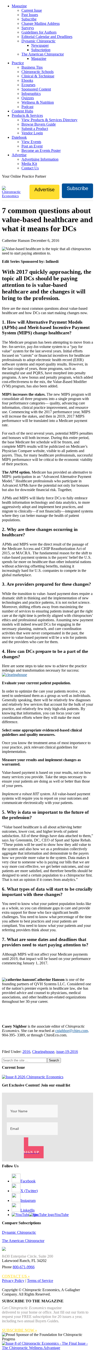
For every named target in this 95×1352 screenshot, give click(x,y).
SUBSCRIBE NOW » (19, 1330)
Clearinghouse (43, 1052)
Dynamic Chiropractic (19, 1232)
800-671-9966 (24, 1267)
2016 (26, 1052)
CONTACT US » (16, 1276)
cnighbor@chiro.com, (72, 1031)
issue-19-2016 (67, 1052)
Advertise (44, 189)
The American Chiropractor (23, 1241)
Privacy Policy (13, 1281)
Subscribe (77, 188)
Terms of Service (40, 1281)
